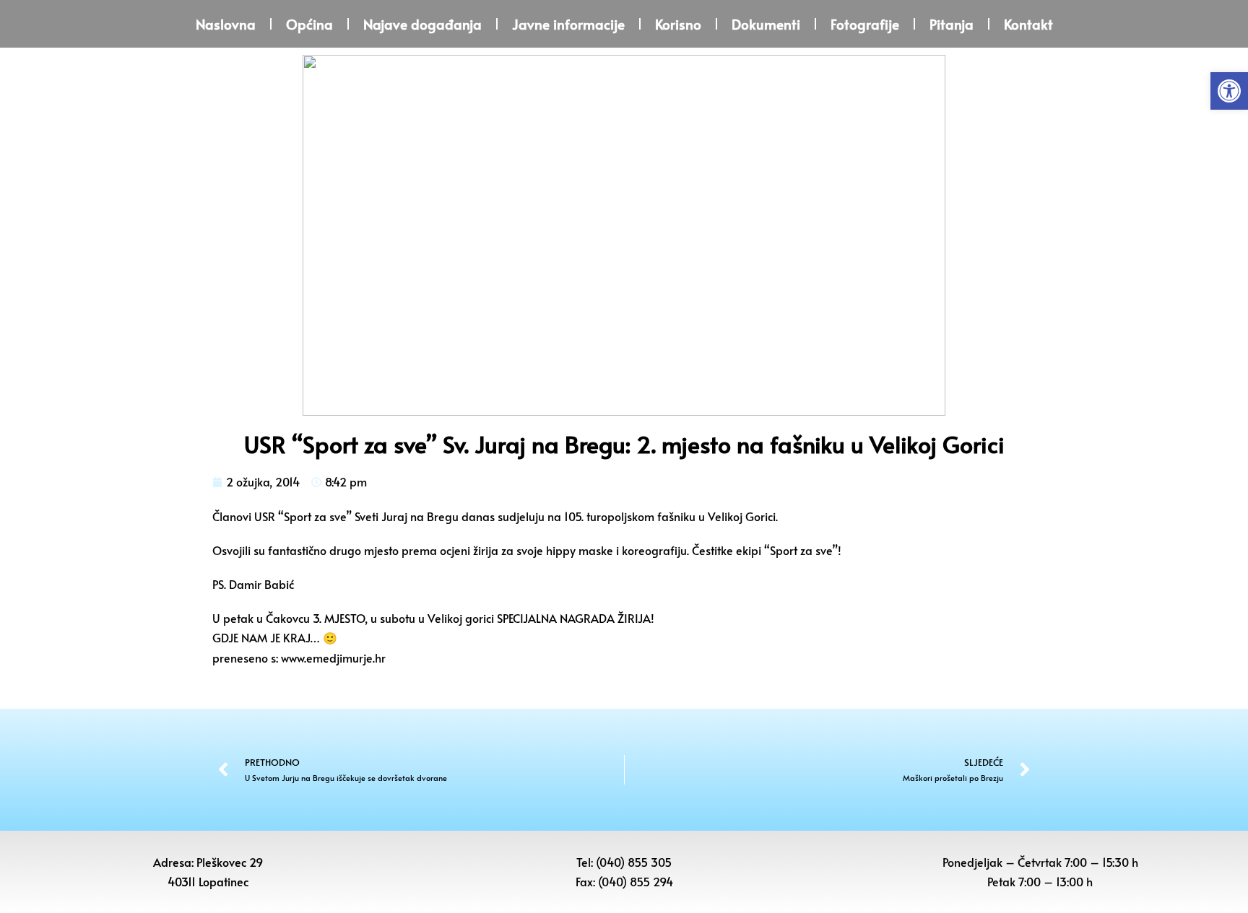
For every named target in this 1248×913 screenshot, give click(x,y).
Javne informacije (568, 23)
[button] (1229, 91)
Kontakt (1028, 23)
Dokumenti (766, 23)
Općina (309, 23)
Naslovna (226, 23)
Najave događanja (422, 23)
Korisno (678, 23)
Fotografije (865, 23)
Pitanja (952, 23)
